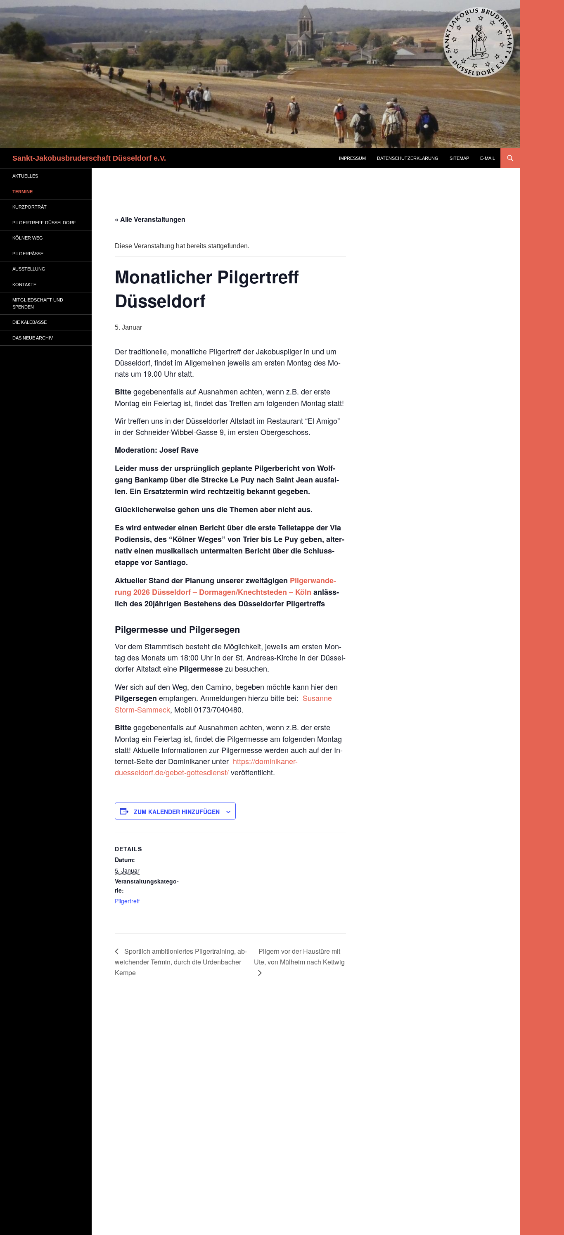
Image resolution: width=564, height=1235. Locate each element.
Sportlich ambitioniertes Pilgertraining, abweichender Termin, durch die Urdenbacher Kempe (181, 961)
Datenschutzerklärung (407, 158)
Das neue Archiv (32, 337)
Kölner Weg (27, 237)
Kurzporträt (29, 206)
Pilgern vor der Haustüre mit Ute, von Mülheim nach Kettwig (299, 956)
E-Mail (487, 158)
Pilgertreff (127, 901)
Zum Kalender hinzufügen (177, 812)
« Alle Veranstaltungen (150, 219)
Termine (22, 191)
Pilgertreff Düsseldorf (44, 222)
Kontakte (24, 284)
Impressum (352, 158)
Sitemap (459, 158)
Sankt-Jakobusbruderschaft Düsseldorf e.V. (89, 158)
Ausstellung (28, 268)
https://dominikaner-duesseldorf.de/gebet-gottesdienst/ (206, 766)
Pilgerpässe (27, 253)
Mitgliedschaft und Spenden (37, 303)
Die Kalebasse (29, 322)
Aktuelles (25, 175)
